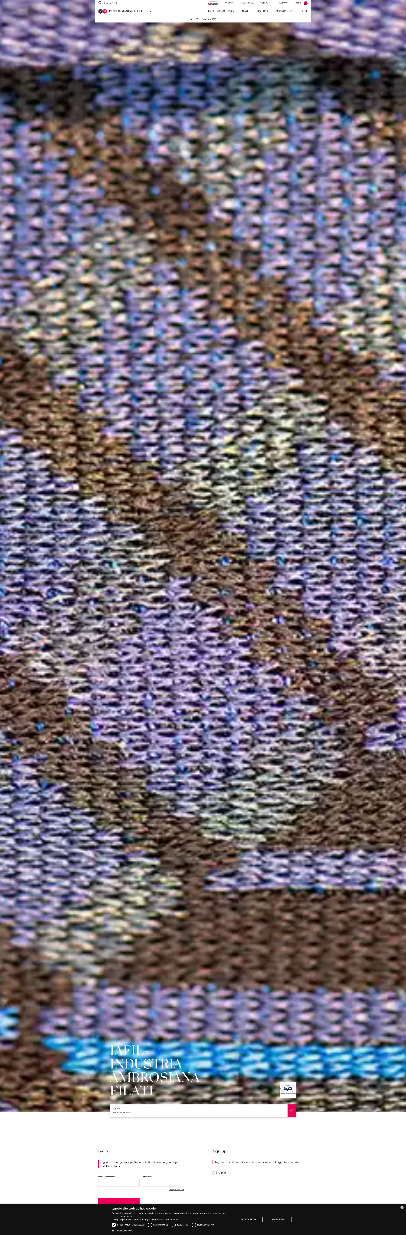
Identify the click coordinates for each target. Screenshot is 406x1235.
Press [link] (304, 11)
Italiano (283, 2)
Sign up (222, 1172)
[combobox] (402, 1207)
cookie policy (125, 1216)
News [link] (245, 11)
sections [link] (262, 11)
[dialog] (203, 1219)
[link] (299, 3)
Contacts (265, 3)
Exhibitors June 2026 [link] (221, 11)
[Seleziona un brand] (150, 11)
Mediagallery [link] (284, 11)
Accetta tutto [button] (248, 1219)
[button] (170, 1231)
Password (147, 1177)
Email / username (106, 1177)
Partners (229, 3)
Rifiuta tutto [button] (278, 1219)
